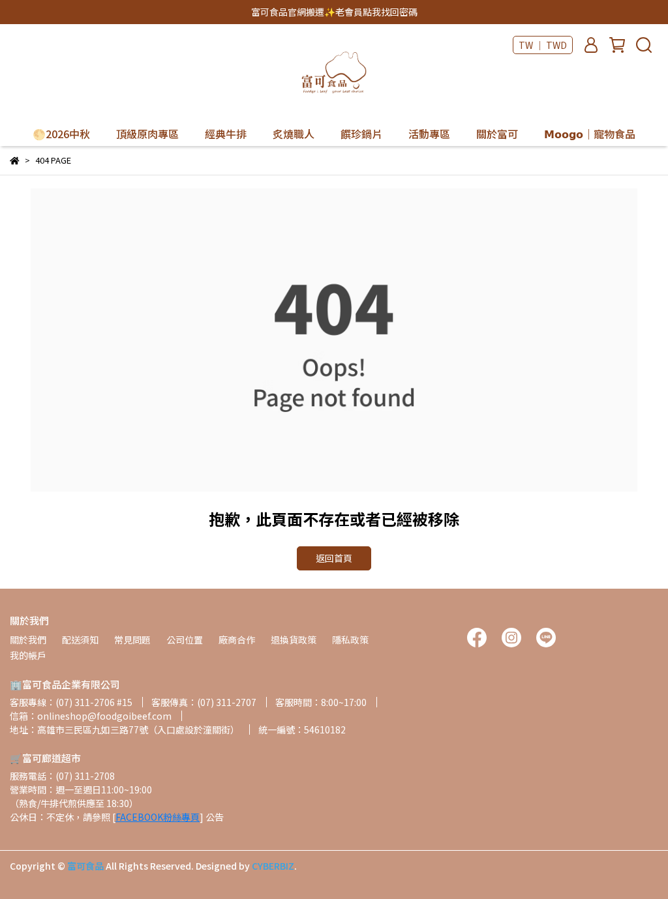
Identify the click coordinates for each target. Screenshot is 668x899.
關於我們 (28, 639)
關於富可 (497, 133)
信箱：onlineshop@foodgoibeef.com (91, 715)
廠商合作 (237, 639)
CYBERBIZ (273, 865)
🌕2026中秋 (61, 133)
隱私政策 (350, 639)
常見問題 (132, 639)
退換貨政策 (293, 639)
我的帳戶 (28, 655)
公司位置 (184, 639)
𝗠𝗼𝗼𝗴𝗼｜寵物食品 (589, 133)
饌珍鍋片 (361, 133)
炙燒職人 (293, 133)
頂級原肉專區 (147, 133)
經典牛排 (226, 133)
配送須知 (80, 639)
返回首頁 (334, 558)
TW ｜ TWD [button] (543, 45)
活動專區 (429, 133)
